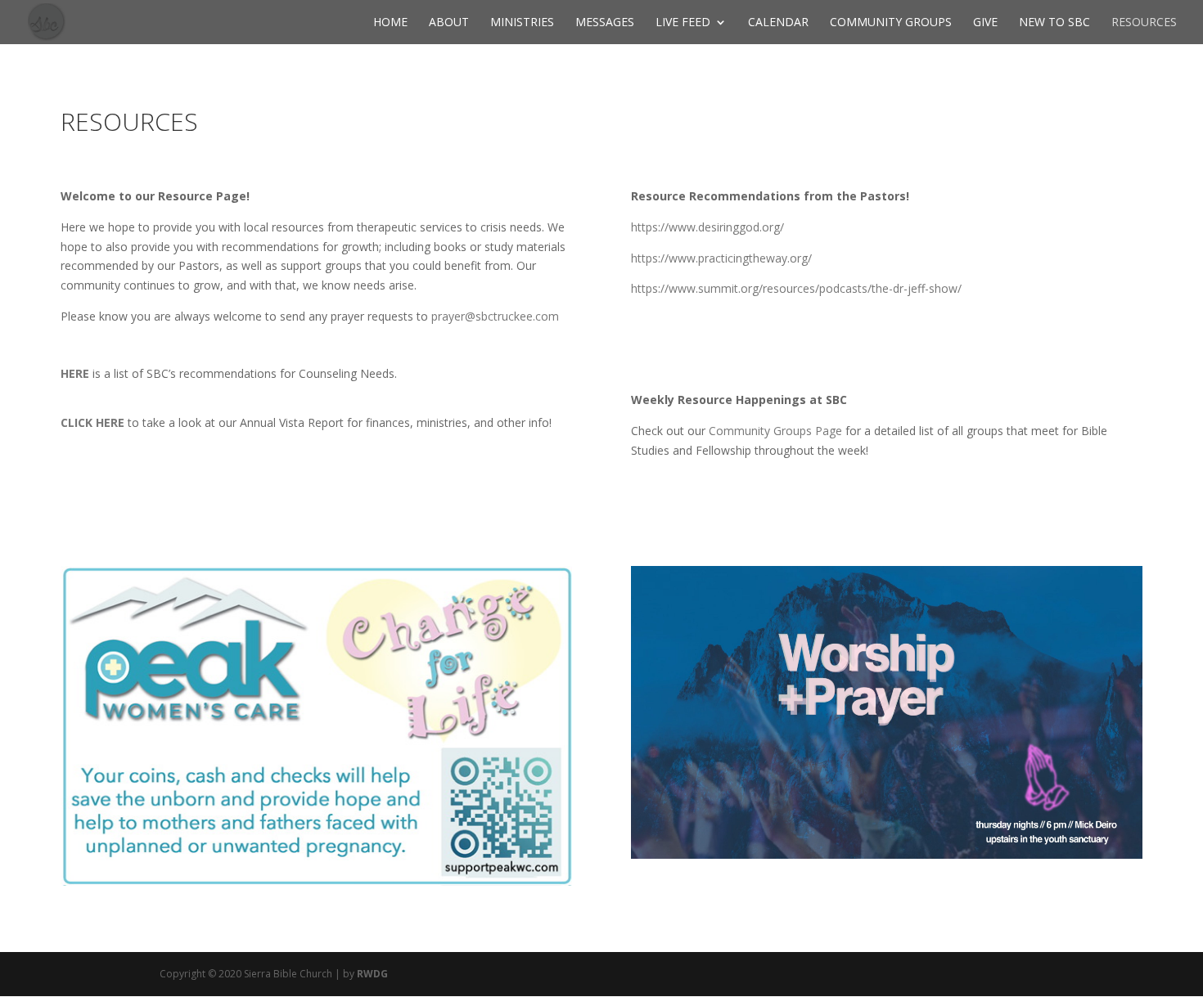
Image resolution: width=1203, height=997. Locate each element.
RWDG (372, 974)
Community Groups (891, 22)
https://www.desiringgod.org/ (707, 227)
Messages (604, 22)
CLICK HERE (92, 422)
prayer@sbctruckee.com (495, 316)
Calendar (778, 22)
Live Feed (683, 22)
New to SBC (1054, 22)
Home (390, 22)
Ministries (522, 22)
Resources (1144, 22)
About (449, 22)
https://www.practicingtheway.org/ (721, 258)
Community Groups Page (775, 430)
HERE (75, 373)
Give (985, 22)
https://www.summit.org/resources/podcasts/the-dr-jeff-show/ (796, 288)
